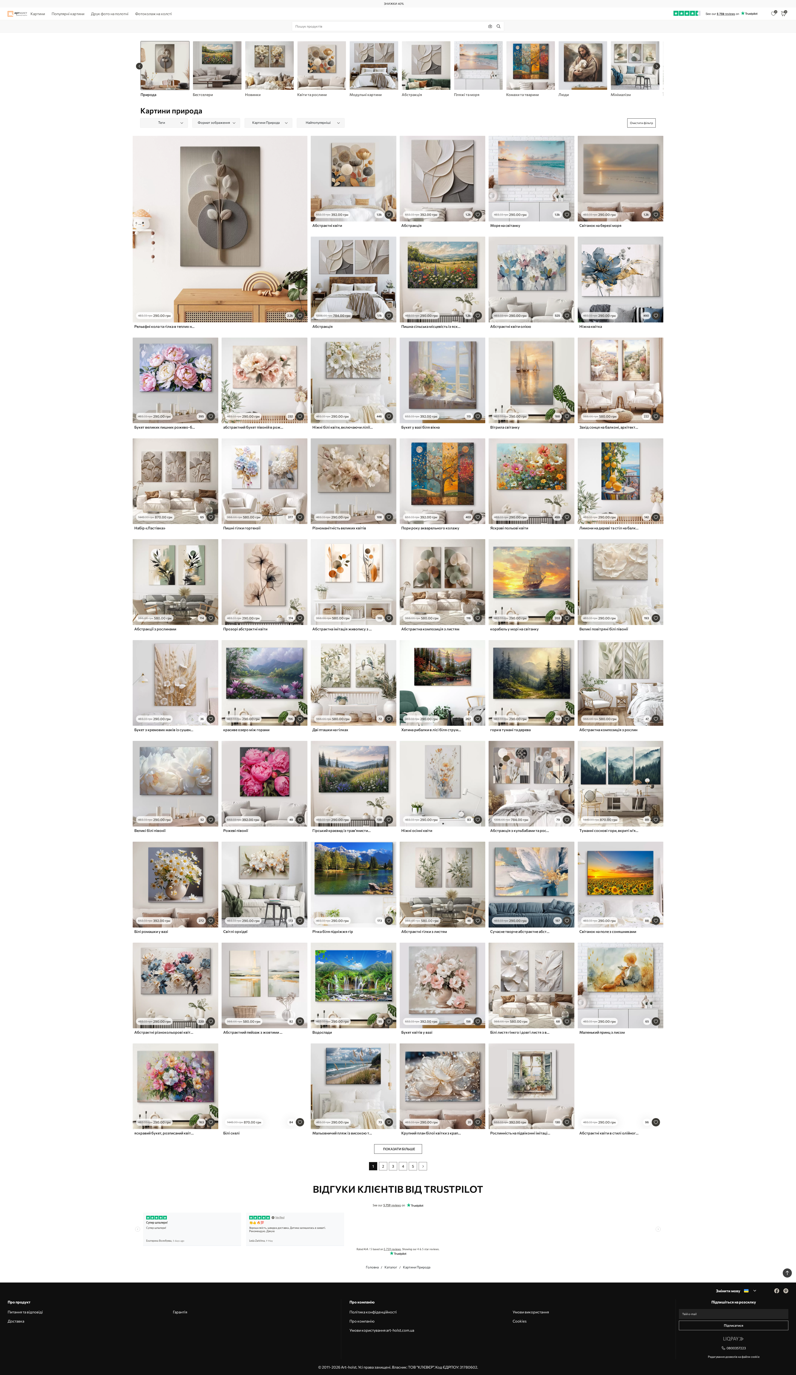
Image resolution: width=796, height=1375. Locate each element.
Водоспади (322, 1032)
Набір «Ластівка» (149, 528)
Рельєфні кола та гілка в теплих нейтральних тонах (164, 326)
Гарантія (180, 1312)
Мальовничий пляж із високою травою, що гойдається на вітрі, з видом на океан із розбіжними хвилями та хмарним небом (342, 1133)
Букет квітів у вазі (416, 1032)
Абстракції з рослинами (155, 629)
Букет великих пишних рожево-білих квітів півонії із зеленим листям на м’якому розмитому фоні (164, 427)
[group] (217, 69)
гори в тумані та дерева (510, 729)
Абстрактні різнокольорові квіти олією (164, 1032)
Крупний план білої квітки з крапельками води (431, 1133)
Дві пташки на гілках (330, 729)
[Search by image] (490, 26)
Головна (372, 1267)
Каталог (391, 1267)
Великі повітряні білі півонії (603, 629)
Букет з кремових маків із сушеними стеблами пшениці (164, 729)
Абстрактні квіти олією (510, 326)
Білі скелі (231, 1133)
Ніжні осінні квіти (416, 830)
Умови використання (531, 1312)
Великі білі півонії (150, 830)
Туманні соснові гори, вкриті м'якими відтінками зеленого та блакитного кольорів (609, 830)
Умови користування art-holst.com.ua (381, 1330)
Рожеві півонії (235, 830)
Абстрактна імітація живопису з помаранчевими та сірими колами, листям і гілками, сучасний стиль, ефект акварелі (342, 629)
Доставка (16, 1321)
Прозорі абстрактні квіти (245, 629)
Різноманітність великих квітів (339, 528)
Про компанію (362, 1321)
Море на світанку (505, 225)
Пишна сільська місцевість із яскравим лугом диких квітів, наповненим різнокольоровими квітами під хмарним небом (431, 326)
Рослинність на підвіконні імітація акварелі (520, 1133)
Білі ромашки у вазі (151, 931)
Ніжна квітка (590, 326)
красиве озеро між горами (246, 729)
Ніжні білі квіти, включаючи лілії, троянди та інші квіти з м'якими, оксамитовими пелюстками (342, 427)
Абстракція (411, 225)
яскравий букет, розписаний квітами (164, 1133)
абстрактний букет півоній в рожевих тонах (253, 427)
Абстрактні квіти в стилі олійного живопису (609, 1133)
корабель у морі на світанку (514, 629)
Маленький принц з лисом (602, 1032)
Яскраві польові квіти (509, 528)
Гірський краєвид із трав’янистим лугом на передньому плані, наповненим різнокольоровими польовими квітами (342, 830)
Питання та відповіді (25, 1312)
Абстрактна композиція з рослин (608, 729)
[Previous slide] (139, 66)
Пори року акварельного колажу (430, 528)
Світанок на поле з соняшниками (607, 931)
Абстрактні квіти (327, 225)
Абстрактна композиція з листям (430, 629)
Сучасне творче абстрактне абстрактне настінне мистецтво (520, 931)
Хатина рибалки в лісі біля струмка (431, 729)
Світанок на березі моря (600, 225)
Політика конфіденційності (373, 1312)
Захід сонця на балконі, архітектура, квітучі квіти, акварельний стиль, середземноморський (609, 427)
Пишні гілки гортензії (242, 528)
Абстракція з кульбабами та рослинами (520, 830)
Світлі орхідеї (235, 931)
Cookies (520, 1321)
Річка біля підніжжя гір (332, 931)
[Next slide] (656, 66)
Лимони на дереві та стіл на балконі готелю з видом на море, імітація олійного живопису (609, 528)
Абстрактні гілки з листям (424, 931)
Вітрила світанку (505, 427)
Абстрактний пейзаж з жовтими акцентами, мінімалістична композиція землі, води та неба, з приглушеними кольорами (253, 1032)
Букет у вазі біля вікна (420, 427)
